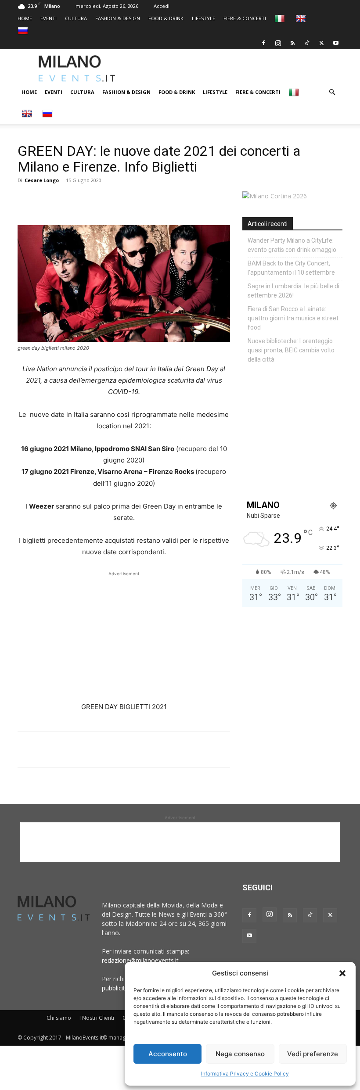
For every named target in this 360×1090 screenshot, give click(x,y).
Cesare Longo (42, 180)
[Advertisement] (248, 68)
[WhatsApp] (67, 200)
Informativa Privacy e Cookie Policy (245, 1073)
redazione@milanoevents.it (140, 960)
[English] (301, 18)
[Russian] (24, 30)
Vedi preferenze (312, 1054)
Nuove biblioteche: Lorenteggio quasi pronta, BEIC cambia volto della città (291, 350)
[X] (321, 43)
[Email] (107, 200)
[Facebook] (263, 43)
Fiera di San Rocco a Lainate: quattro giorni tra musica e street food (293, 318)
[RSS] (292, 43)
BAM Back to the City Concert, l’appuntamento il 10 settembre (291, 268)
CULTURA (76, 18)
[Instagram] (277, 43)
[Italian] (280, 18)
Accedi (161, 6)
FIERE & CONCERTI (244, 18)
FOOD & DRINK (166, 18)
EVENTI (48, 18)
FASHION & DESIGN (117, 18)
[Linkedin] (87, 200)
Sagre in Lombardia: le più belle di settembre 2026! (293, 291)
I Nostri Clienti (96, 1018)
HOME (25, 18)
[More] (128, 200)
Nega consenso (240, 1054)
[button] (342, 973)
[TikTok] (306, 43)
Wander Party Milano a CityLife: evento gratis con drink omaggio (292, 245)
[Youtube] (335, 43)
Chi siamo (59, 1018)
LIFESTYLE (203, 18)
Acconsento (167, 1054)
